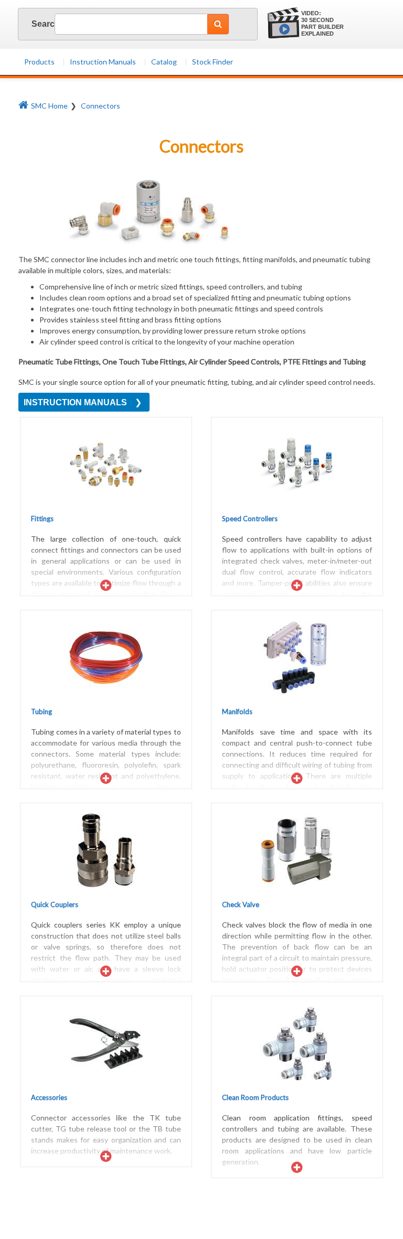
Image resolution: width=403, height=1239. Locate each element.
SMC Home (49, 105)
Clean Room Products (255, 1097)
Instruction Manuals (103, 61)
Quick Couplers (54, 904)
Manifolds (237, 711)
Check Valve (240, 904)
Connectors (100, 105)
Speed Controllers (250, 518)
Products (39, 61)
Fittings (42, 518)
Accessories (49, 1097)
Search (34, 23)
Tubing (41, 711)
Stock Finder (212, 61)
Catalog (164, 61)
